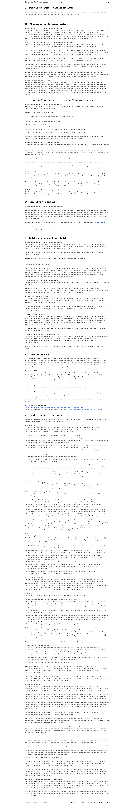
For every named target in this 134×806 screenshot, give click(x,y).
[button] (108, 2)
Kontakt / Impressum (77, 802)
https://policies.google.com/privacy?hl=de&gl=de (71, 387)
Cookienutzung (100, 222)
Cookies (89, 802)
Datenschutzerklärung (101, 802)
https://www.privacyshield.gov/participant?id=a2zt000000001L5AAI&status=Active (54, 385)
